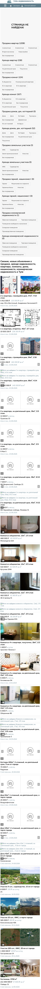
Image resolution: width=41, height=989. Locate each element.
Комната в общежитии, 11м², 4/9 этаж (16, 593)
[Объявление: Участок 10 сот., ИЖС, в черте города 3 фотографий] (20, 915)
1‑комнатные (6, 48)
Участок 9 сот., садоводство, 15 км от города (19, 887)
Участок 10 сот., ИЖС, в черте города (16, 918)
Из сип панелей (7, 124)
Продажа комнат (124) (12, 77)
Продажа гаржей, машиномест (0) (18, 179)
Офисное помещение (9, 220)
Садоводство (14, 150)
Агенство (25, 153)
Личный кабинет (30, 5)
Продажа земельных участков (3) (17, 145)
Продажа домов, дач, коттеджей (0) (19, 112)
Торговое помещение (28, 220)
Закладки (16, 5)
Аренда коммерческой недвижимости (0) (20, 237)
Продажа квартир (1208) (13, 43)
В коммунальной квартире (24, 82)
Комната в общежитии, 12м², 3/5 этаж (16, 614)
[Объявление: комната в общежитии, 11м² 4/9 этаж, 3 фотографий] (20, 590)
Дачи (12, 116)
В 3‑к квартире (21, 86)
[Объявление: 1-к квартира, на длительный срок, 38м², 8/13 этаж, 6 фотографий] (10, 475)
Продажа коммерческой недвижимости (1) (13, 214)
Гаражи (4, 183)
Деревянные (22, 120)
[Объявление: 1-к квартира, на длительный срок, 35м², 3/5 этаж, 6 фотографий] (10, 442)
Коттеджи (21, 116)
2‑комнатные (19, 48)
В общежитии (6, 82)
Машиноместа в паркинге (20, 183)
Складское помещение (9, 227)
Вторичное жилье (8, 52)
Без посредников (8, 55)
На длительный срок (9, 69)
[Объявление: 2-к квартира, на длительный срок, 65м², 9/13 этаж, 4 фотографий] (20, 494)
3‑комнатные (32, 48)
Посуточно (23, 69)
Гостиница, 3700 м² (8, 979)
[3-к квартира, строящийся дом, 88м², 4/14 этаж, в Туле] (20, 372)
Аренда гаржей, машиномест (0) (17, 196)
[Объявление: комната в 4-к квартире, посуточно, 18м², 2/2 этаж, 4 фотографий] (20, 640)
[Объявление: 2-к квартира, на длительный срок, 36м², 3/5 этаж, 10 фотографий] (10, 409)
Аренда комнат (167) (11, 94)
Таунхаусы (32, 116)
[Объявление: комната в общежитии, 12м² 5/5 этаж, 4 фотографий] (20, 562)
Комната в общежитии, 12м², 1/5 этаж (16, 536)
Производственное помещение (13, 231)
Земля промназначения (10, 153)
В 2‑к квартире (7, 86)
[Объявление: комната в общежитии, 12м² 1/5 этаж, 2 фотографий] (20, 533)
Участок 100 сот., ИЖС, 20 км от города (17, 948)
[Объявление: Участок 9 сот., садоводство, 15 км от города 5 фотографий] (20, 884)
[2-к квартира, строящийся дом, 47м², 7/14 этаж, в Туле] (10, 294)
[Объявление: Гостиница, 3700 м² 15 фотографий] (20, 977)
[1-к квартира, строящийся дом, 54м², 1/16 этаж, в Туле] (10, 355)
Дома (4, 116)
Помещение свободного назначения (14, 224)
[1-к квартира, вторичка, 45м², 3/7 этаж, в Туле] (10, 327)
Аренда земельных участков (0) (16, 162)
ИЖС (3, 150)
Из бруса (20, 124)
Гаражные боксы (7, 187)
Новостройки (23, 52)
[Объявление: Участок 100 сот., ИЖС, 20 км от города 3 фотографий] (20, 946)
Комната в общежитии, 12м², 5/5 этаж (16, 564)
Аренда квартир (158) (12, 60)
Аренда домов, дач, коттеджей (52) (18, 128)
